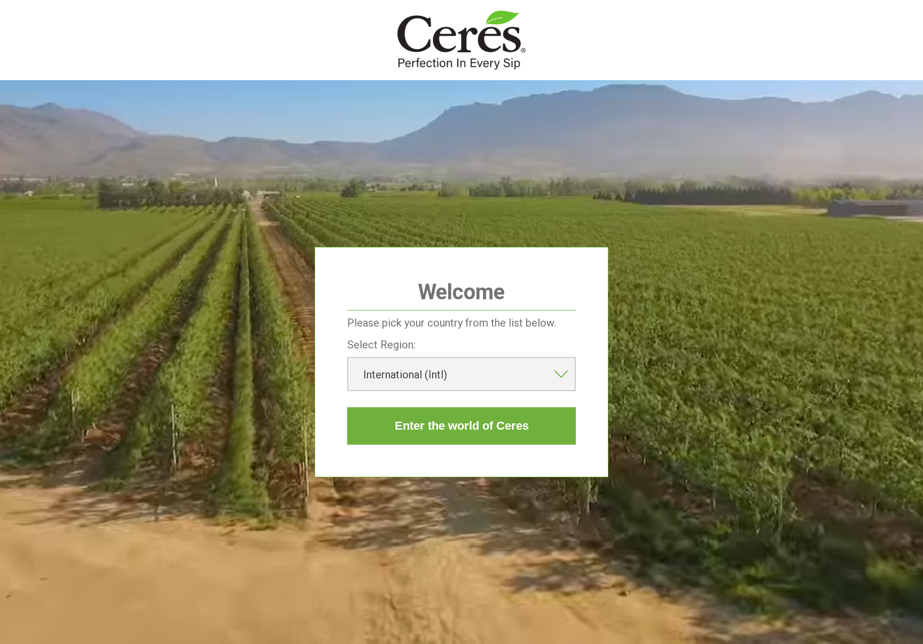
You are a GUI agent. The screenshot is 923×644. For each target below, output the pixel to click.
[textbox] (461, 374)
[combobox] (461, 374)
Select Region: (381, 344)
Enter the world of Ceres (462, 425)
